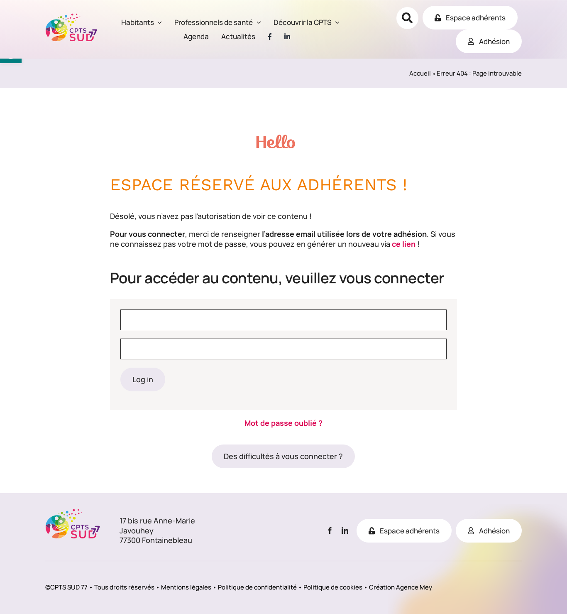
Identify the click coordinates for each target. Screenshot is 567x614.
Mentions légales (186, 587)
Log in (142, 379)
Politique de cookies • (335, 587)
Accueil (420, 73)
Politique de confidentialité (257, 587)
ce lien (403, 244)
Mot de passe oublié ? (283, 423)
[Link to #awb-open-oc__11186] (407, 18)
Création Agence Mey (400, 587)
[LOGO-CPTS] (71, 17)
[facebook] (330, 530)
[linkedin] (345, 530)
